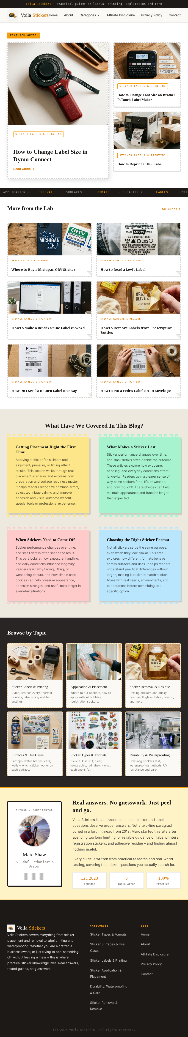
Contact (175, 15)
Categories (88, 15)
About (68, 15)
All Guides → (171, 209)
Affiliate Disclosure (121, 15)
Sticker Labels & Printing (108, 960)
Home (53, 15)
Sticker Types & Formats (108, 934)
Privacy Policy (151, 15)
